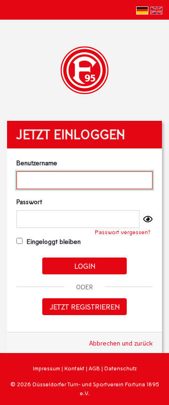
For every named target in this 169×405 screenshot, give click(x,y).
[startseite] (84, 69)
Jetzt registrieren (85, 306)
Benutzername (36, 163)
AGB (94, 368)
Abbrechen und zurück (121, 343)
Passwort (29, 202)
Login (84, 265)
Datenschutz (120, 368)
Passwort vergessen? (123, 232)
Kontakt (74, 368)
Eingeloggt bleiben (53, 241)
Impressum (46, 368)
